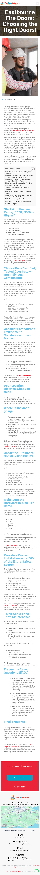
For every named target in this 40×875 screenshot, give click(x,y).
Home (8, 803)
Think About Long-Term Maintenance (18, 199)
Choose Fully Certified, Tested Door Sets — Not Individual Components (19, 176)
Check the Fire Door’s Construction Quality (18, 188)
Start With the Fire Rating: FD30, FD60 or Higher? (19, 172)
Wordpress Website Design (14, 871)
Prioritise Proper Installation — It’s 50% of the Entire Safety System (20, 196)
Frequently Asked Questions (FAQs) (19, 201)
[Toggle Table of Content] (32, 169)
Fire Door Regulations (9, 804)
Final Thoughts (12, 204)
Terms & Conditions (22, 867)
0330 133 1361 (22, 787)
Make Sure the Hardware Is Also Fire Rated (18, 192)
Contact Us (20, 804)
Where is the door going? (14, 185)
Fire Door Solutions (10, 446)
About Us (14, 803)
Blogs (27, 804)
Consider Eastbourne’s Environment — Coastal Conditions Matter (18, 180)
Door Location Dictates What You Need (19, 183)
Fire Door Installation (24, 803)
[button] (37, 3)
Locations (33, 804)
